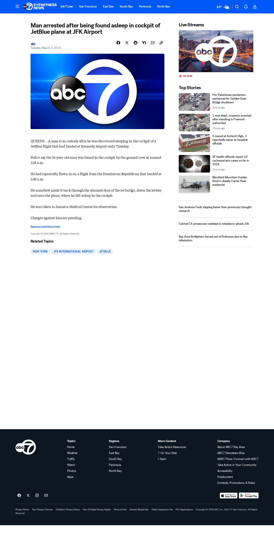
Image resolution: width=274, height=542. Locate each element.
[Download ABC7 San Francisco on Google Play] (249, 496)
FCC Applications (184, 509)
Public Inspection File (162, 509)
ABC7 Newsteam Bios (231, 453)
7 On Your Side (167, 453)
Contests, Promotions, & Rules (236, 482)
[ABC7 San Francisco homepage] (40, 7)
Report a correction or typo (45, 226)
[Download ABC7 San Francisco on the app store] (229, 496)
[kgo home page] (25, 447)
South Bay (126, 6)
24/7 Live (66, 6)
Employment (225, 476)
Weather (72, 453)
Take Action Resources (172, 447)
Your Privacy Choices (42, 509)
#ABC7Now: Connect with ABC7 (238, 459)
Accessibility (225, 470)
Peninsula (145, 6)
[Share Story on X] (127, 43)
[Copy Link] (161, 43)
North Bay (163, 6)
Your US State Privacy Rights (97, 509)
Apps (70, 476)
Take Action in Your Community (236, 464)
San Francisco (88, 6)
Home (71, 447)
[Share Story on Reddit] (135, 43)
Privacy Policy (22, 509)
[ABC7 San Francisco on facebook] (19, 495)
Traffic (71, 459)
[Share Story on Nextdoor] (144, 43)
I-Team (162, 459)
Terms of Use (120, 509)
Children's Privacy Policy (68, 509)
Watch (71, 464)
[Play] (216, 51)
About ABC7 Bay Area (231, 447)
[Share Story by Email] (152, 43)
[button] (17, 6)
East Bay (108, 6)
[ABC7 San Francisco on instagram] (37, 495)
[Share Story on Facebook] (118, 43)
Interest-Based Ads (139, 509)
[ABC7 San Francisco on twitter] (28, 495)
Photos (71, 470)
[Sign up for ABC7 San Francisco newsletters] (46, 495)
